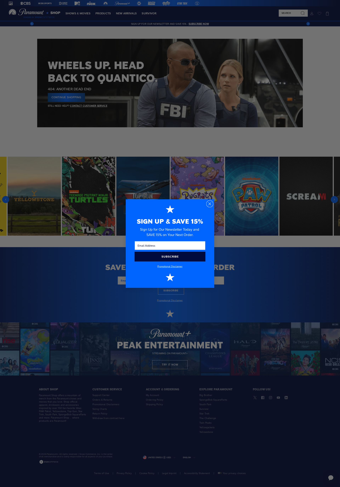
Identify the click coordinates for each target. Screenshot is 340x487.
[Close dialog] (210, 204)
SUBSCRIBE (170, 256)
